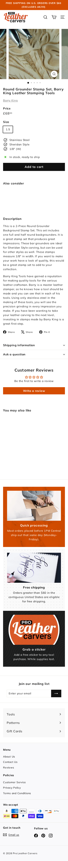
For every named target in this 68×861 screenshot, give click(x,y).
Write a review (34, 391)
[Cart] (54, 17)
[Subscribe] (56, 693)
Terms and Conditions (17, 793)
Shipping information (19, 345)
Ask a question (14, 354)
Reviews (8, 767)
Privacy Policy (12, 787)
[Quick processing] (34, 506)
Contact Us (10, 762)
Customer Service (14, 782)
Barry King (10, 100)
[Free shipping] (34, 568)
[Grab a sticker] (34, 630)
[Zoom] (54, 74)
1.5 (8, 129)
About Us (9, 756)
